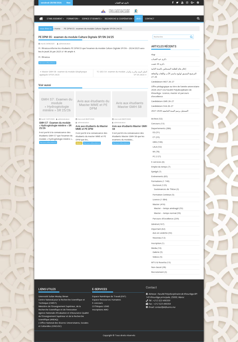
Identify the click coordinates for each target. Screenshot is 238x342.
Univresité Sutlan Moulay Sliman (53, 296)
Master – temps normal (165, 213)
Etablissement (54, 18)
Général (155, 224)
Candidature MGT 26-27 (162, 81)
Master (79, 143)
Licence (156, 199)
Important (156, 228)
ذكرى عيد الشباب (97, 2)
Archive (154, 118)
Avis (138, 18)
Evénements (157, 176)
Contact (149, 18)
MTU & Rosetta (158, 262)
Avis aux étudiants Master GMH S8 (129, 105)
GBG (155, 142)
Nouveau (157, 237)
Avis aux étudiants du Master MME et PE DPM (93, 105)
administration (64, 44)
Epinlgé (154, 171)
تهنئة (153, 54)
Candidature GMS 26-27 (162, 101)
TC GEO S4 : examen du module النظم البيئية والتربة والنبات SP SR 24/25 (122, 73)
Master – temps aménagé (166, 208)
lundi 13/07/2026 (47, 119)
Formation (72, 18)
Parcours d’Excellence (47, 63)
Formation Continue (162, 194)
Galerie (156, 252)
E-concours (97, 303)
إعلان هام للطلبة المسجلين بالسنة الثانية (168, 68)
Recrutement (157, 272)
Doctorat (157, 185)
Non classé (156, 267)
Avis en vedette (160, 232)
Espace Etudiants (91, 18)
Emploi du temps (159, 166)
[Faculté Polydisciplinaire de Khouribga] (41, 18)
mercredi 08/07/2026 (85, 119)
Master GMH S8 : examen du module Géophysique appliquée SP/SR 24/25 (63, 73)
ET (154, 137)
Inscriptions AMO (100, 309)
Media (154, 248)
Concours (155, 123)
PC (154, 156)
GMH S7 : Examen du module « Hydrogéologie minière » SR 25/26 (56, 105)
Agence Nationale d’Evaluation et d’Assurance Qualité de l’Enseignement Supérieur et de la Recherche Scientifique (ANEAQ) (63, 316)
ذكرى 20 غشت (157, 63)
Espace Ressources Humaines (106, 299)
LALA (155, 146)
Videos (156, 256)
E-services (156, 161)
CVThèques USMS (100, 306)
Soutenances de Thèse (165, 189)
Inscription (156, 243)
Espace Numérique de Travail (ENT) (109, 296)
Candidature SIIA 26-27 (162, 106)
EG (154, 132)
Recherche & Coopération (118, 18)
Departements (158, 128)
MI (154, 151)
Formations (156, 181)
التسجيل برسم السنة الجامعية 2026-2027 (169, 110)
